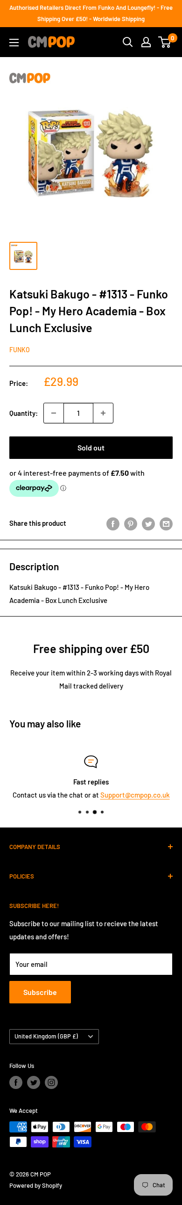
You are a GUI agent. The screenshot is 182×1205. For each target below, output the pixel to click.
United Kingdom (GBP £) (46, 1036)
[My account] (146, 42)
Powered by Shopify (35, 1185)
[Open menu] (14, 42)
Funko (19, 350)
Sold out (91, 447)
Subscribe (40, 991)
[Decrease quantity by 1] (53, 413)
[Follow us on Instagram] (51, 1082)
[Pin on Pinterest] (130, 523)
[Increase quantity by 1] (103, 413)
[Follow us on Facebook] (15, 1082)
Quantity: (23, 413)
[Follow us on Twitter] (33, 1082)
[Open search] (128, 42)
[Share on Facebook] (112, 523)
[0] (165, 42)
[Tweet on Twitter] (148, 523)
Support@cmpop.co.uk (135, 795)
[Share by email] (166, 523)
